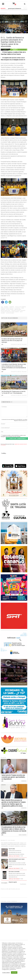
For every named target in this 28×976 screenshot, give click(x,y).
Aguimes (6, 306)
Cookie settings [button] (6, 972)
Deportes (3, 13)
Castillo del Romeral (20, 306)
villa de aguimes (10, 313)
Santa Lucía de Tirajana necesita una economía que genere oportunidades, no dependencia (13, 777)
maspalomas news (5, 310)
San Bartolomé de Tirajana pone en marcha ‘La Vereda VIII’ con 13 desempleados (13, 392)
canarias (11, 306)
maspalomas (17, 309)
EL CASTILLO (17, 308)
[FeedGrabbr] (14, 884)
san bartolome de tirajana (18, 310)
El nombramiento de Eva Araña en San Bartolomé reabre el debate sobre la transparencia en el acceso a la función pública (14, 830)
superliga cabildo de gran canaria (10, 311)
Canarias (23, 781)
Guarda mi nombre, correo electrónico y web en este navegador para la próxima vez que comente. (13, 436)
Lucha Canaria (9, 309)
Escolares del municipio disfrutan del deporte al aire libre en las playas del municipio (12, 340)
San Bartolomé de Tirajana (18, 344)
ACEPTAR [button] (14, 972)
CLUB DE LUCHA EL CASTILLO (7, 308)
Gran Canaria (22, 835)
